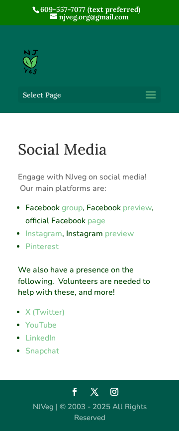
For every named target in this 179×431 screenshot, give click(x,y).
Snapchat (42, 350)
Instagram (43, 233)
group (72, 207)
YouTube (41, 325)
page (96, 220)
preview (137, 207)
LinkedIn (40, 338)
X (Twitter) (45, 312)
